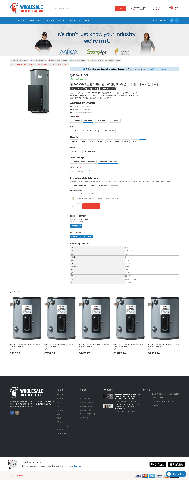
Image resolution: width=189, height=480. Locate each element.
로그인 (160, 9)
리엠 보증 (60, 422)
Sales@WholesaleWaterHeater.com (164, 402)
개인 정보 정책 (61, 434)
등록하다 (159, 7)
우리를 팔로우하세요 (160, 20)
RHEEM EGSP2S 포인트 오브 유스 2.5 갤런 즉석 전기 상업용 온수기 (25, 345)
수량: (72, 206)
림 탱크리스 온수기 (86, 406)
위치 (58, 402)
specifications (87, 236)
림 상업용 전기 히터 (86, 402)
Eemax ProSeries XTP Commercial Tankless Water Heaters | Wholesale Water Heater (127, 396)
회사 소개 (60, 394)
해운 (58, 406)
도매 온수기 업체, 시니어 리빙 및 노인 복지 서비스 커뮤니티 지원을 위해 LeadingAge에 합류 (127, 406)
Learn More (78, 466)
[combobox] (86, 8)
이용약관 (60, 430)
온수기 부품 (84, 418)
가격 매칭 (60, 410)
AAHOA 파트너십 (62, 426)
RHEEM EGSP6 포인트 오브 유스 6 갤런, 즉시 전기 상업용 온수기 (59, 345)
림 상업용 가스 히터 (86, 398)
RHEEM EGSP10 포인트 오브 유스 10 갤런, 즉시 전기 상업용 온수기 (94, 345)
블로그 (59, 418)
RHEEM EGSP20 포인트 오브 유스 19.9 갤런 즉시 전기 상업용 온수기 (163, 345)
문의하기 (60, 398)
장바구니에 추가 (91, 206)
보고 (58, 414)
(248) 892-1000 (83, 219)
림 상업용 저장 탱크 (86, 410)
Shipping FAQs (76, 226)
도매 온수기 (19, 475)
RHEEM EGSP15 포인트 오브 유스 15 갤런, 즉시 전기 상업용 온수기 (128, 345)
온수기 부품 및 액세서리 (88, 414)
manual (75, 236)
